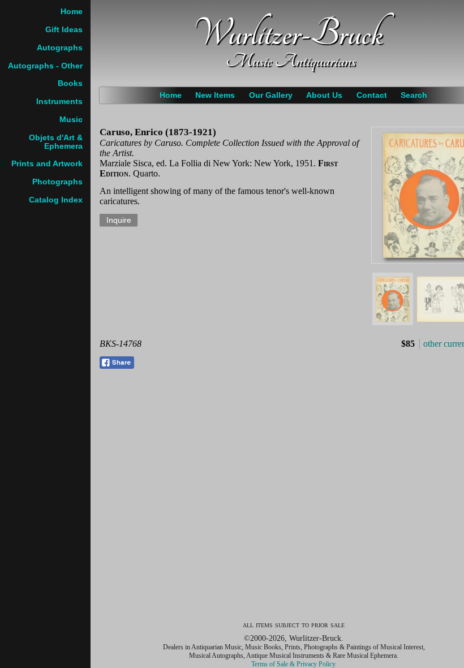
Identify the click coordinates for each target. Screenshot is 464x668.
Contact (371, 95)
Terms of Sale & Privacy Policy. (294, 664)
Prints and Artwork (47, 164)
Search (414, 95)
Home (171, 95)
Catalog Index (56, 200)
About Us (324, 95)
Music (71, 119)
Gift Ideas (64, 29)
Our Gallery (271, 95)
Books (70, 83)
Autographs (60, 48)
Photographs (57, 182)
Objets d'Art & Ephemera (56, 141)
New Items (215, 95)
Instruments (59, 101)
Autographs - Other (45, 66)
